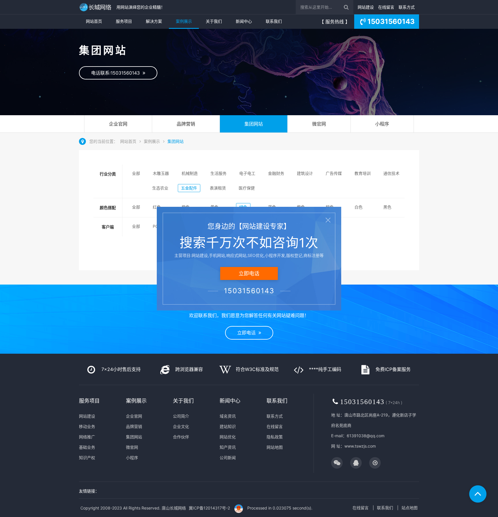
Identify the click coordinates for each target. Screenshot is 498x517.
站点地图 (409, 507)
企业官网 (118, 124)
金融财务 (276, 173)
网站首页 (94, 21)
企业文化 (181, 426)
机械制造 (190, 173)
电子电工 (247, 173)
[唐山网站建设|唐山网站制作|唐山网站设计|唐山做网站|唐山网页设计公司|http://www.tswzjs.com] (96, 7)
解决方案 (154, 21)
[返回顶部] (477, 494)
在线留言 (386, 7)
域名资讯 (228, 416)
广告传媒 (334, 173)
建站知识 (228, 426)
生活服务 (218, 173)
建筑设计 (305, 173)
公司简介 (181, 416)
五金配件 (189, 187)
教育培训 (362, 173)
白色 (358, 206)
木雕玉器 (161, 173)
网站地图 (275, 447)
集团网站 (253, 124)
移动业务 (87, 426)
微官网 (319, 124)
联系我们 (274, 21)
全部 (136, 173)
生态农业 (160, 187)
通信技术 (391, 173)
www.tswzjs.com (360, 446)
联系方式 (407, 7)
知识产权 (87, 457)
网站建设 (366, 7)
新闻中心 (244, 21)
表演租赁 (218, 187)
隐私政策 (275, 436)
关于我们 (214, 21)
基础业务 (87, 447)
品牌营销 (186, 124)
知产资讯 (228, 447)
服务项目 (124, 21)
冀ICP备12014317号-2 (209, 507)
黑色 (387, 206)
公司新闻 (228, 457)
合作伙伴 (181, 436)
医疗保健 (247, 187)
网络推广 (87, 436)
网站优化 (228, 436)
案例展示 (184, 21)
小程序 (382, 124)
